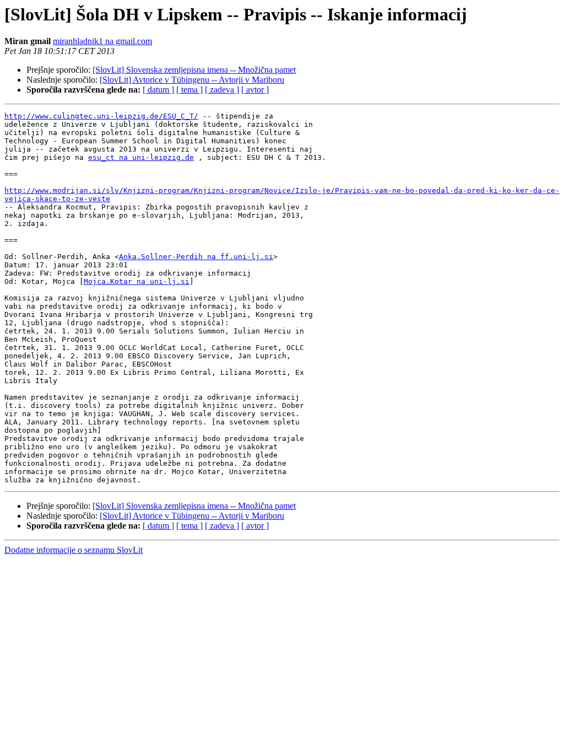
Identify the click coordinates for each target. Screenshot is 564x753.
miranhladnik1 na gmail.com (102, 41)
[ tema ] (189, 89)
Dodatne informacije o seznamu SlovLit (73, 550)
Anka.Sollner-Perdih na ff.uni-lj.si (196, 256)
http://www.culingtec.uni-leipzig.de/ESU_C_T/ (101, 116)
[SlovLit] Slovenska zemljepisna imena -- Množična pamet (194, 69)
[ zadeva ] (222, 89)
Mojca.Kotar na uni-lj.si (136, 281)
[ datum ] (158, 89)
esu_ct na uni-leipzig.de (141, 157)
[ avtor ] (255, 89)
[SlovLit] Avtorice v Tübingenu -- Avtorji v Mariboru (192, 79)
